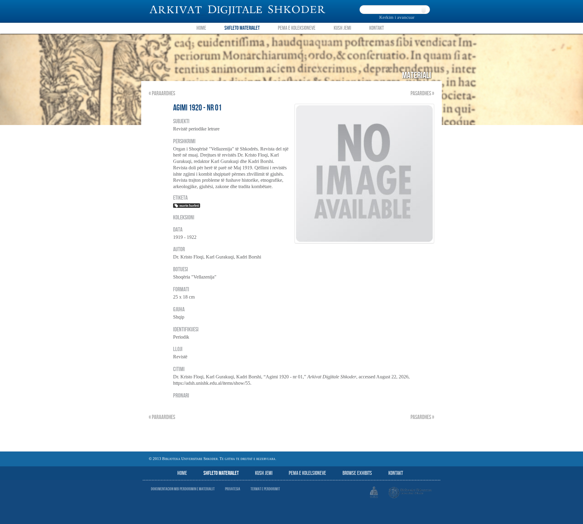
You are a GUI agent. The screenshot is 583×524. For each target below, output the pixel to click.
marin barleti (189, 205)
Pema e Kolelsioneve (307, 473)
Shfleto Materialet (242, 28)
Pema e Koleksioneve (296, 28)
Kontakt (376, 28)
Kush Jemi (342, 28)
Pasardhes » (422, 93)
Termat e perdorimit (265, 489)
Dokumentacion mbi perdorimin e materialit (183, 489)
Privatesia (232, 489)
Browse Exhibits (357, 473)
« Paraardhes (162, 93)
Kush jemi (263, 473)
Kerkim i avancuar (396, 17)
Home (201, 28)
